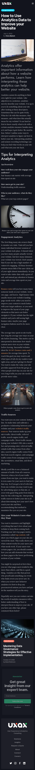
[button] (32, 3)
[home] (6, 3)
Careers (17, 756)
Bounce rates (6, 289)
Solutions (17, 739)
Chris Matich (10, 36)
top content (20, 535)
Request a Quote (17, 746)
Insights (17, 742)
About (17, 749)
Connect (17, 753)
